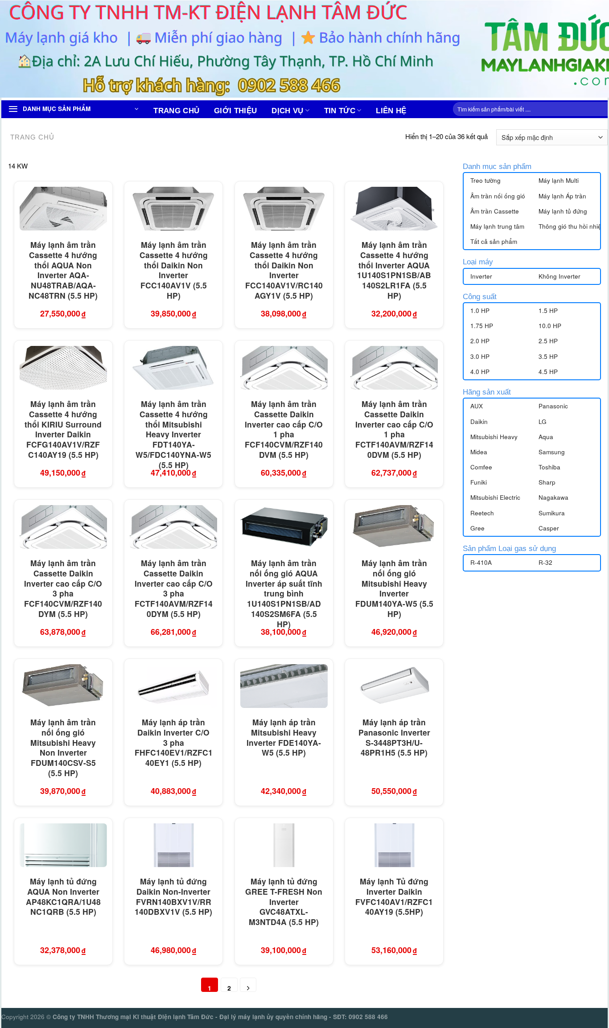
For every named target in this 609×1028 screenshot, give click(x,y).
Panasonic (553, 406)
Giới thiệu (235, 111)
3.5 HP (548, 356)
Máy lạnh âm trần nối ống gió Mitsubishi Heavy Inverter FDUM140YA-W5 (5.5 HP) (394, 588)
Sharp (547, 482)
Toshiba (549, 467)
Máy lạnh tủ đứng (563, 211)
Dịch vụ (287, 111)
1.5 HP (548, 310)
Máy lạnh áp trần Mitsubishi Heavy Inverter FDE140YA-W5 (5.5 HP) (284, 737)
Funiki (478, 482)
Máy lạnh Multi (559, 180)
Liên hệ (391, 111)
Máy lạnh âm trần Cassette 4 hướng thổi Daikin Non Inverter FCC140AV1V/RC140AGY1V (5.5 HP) (284, 270)
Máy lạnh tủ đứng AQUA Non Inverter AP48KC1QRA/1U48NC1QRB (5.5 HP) (63, 896)
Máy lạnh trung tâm (497, 226)
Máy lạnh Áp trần (562, 196)
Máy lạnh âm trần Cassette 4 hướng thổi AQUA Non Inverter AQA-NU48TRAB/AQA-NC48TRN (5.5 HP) (63, 270)
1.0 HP (480, 310)
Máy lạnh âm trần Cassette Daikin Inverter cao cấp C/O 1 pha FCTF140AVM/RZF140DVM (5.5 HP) (394, 429)
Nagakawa (553, 497)
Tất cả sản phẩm (493, 241)
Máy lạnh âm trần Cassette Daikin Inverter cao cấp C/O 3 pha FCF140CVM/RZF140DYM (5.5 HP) (63, 588)
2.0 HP (480, 341)
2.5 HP (548, 341)
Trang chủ (176, 111)
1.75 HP (481, 325)
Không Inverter (559, 276)
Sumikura (552, 513)
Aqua (546, 436)
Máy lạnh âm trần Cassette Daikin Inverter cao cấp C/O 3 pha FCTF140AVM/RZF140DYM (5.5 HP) (174, 588)
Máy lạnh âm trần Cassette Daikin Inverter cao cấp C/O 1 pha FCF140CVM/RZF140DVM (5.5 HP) (284, 429)
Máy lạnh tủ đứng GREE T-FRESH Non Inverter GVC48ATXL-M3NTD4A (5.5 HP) (283, 901)
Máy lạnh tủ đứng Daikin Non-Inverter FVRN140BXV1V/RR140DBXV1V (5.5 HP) (173, 896)
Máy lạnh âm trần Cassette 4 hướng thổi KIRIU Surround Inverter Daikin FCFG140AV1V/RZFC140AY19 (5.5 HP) (63, 429)
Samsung (552, 452)
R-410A (481, 562)
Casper (549, 528)
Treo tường (485, 180)
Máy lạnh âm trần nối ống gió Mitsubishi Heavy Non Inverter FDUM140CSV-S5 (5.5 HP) (63, 747)
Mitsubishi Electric (495, 497)
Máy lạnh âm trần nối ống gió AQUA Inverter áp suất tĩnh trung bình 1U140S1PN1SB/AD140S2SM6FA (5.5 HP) (284, 593)
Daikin (479, 421)
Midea (478, 452)
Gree (477, 528)
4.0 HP (480, 371)
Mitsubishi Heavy (494, 436)
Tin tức (339, 111)
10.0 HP (550, 325)
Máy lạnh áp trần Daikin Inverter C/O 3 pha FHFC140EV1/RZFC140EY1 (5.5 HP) (174, 742)
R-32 (545, 562)
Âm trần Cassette (494, 211)
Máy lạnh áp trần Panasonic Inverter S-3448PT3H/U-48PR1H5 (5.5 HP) (394, 737)
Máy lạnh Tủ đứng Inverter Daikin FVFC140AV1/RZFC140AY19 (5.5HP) (394, 896)
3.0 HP (480, 356)
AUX (476, 406)
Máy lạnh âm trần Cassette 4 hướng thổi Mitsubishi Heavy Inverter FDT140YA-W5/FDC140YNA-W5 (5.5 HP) (173, 434)
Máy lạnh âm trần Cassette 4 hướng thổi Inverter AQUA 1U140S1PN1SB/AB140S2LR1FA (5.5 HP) (394, 270)
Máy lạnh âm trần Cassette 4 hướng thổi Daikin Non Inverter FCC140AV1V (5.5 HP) (174, 270)
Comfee (481, 467)
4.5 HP (548, 371)
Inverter (481, 276)
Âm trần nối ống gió (497, 196)
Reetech (482, 513)
